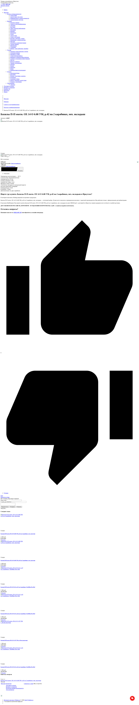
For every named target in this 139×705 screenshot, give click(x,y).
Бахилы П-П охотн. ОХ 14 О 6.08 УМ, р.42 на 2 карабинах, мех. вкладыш (21, 680)
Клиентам (8, 683)
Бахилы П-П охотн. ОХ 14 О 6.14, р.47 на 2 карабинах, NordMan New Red (18, 587)
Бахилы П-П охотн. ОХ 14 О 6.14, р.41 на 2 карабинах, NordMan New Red (18, 667)
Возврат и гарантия (11, 687)
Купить (4, 540)
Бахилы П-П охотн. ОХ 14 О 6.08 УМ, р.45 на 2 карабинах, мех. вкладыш (18, 560)
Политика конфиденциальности (15, 688)
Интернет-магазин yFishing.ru (12, 700)
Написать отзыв (5, 497)
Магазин (3, 683)
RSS (2, 495)
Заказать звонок (5, 5)
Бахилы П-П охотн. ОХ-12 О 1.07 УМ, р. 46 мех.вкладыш (14, 640)
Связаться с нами (28, 683)
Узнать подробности (15, 163)
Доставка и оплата (11, 685)
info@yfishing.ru (29, 700)
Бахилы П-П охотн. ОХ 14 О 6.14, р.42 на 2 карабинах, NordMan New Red (18, 613)
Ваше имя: (3, 500)
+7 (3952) (5, 4)
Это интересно (10, 689)
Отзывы (6, 493)
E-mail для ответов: (6, 502)
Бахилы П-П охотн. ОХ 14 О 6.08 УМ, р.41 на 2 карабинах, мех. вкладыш (18, 533)
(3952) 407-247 (18, 212)
